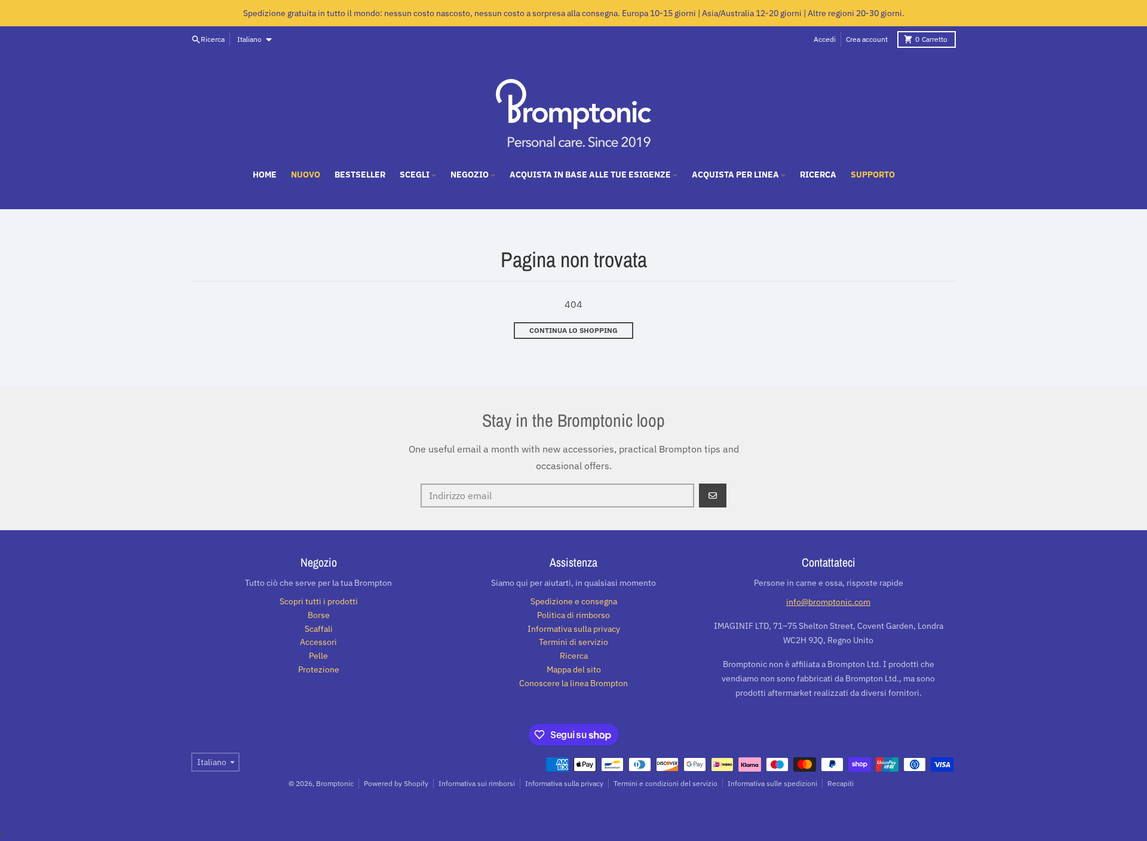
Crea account (867, 39)
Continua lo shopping (573, 330)
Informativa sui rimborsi (476, 783)
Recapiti (840, 783)
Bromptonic (335, 783)
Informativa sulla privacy (564, 783)
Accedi (825, 39)
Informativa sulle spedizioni (772, 783)
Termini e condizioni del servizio (665, 783)
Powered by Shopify (396, 783)
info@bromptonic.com (828, 602)
